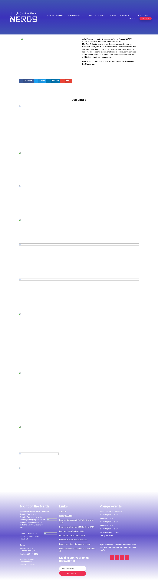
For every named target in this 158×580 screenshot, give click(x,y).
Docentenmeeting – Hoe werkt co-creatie (74, 544)
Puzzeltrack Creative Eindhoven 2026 (73, 540)
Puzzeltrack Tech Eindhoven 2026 (72, 536)
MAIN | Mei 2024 (106, 525)
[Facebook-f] (122, 557)
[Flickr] (127, 557)
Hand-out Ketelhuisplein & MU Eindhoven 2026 (76, 527)
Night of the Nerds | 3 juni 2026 (102, 15)
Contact (132, 18)
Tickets (145, 18)
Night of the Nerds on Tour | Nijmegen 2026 (66, 15)
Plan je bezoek (141, 15)
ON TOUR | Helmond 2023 (109, 532)
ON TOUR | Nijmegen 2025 (110, 515)
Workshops (125, 15)
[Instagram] (112, 557)
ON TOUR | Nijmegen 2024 (110, 522)
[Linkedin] (117, 557)
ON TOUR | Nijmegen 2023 (110, 529)
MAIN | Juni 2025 (106, 518)
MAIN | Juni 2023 (106, 536)
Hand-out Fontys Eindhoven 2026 (71, 531)
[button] (26, 81)
